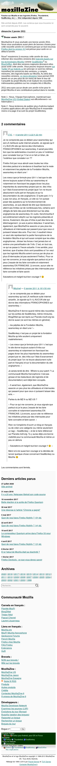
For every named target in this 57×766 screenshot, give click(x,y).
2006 (35, 577)
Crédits (4, 690)
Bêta (8, 736)
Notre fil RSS (10, 681)
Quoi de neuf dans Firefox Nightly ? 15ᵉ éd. (21, 517)
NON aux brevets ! (10, 659)
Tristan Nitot (7, 614)
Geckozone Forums (10, 635)
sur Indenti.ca (16, 69)
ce (28, 76)
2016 (22, 574)
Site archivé (6, 486)
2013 (42, 574)
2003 (3, 580)
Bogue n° (6, 728)
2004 (48, 577)
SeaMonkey (37, 62)
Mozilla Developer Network (14, 705)
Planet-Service (33, 761)
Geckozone (10, 743)
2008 (22, 577)
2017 (16, 574)
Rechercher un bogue (11, 720)
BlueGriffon (6, 64)
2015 (29, 574)
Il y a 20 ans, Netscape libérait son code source (23, 494)
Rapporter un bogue (10, 717)
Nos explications (12, 750)
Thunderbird (18, 740)
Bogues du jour (8, 723)
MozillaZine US (8, 672)
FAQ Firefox (7, 644)
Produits (5, 684)
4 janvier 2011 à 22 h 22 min (29, 134)
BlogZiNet (6, 611)
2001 (16, 580)
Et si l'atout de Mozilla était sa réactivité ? (20, 551)
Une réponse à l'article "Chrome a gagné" (20, 509)
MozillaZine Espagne (11, 678)
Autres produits (8, 687)
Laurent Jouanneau (10, 620)
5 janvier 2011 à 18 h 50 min (37, 288)
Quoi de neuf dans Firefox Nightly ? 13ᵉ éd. (21, 544)
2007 (29, 577)
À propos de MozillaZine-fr (13, 696)
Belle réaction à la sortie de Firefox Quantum (22, 502)
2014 (35, 574)
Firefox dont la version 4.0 (13, 49)
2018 (10, 574)
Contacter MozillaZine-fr (28, 764)
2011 (3, 577)
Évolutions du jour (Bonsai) (14, 711)
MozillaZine (8, 99)
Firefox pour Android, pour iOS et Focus (27, 736)
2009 (16, 577)
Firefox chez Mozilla (10, 641)
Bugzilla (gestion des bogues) (15, 714)
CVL (10, 134)
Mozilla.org (6, 629)
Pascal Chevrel (8, 617)
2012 (48, 574)
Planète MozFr (8, 608)
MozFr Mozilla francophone (14, 632)
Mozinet (17, 288)
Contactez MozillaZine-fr (12, 693)
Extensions (6, 647)
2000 (22, 580)
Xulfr (3, 650)
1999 (29, 580)
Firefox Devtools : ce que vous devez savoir (21, 559)
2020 (3, 574)
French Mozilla (8, 638)
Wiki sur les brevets (10, 663)
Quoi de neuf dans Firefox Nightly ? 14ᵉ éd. (21, 525)
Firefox (8, 740)
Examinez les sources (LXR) (14, 708)
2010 (10, 577)
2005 (42, 577)
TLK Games (46, 761)
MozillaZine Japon (10, 675)
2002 (10, 580)
